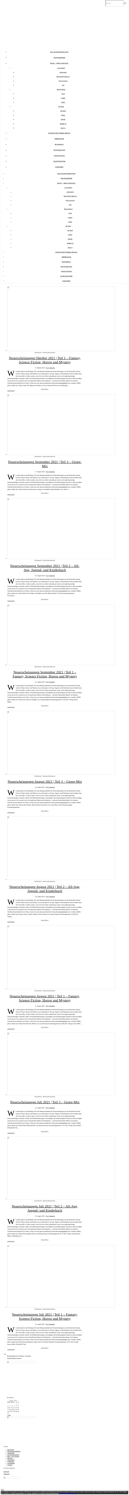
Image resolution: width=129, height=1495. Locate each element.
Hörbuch (63, 124)
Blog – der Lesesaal (59, 63)
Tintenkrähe (59, 57)
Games (63, 98)
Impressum (59, 139)
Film (63, 94)
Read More (45, 389)
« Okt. (9, 1415)
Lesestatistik (59, 161)
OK (2, 1490)
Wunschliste (59, 150)
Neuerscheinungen (49, 352)
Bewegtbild (61, 89)
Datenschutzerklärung (59, 133)
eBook (63, 119)
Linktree (59, 167)
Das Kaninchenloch (59, 52)
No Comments (50, 368)
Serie (63, 102)
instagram (6, 1474)
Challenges (59, 155)
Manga (63, 128)
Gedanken (63, 72)
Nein (62, 1493)
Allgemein (61, 68)
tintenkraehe (10, 390)
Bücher (61, 106)
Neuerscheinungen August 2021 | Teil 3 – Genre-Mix (45, 781)
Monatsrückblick (63, 76)
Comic (63, 115)
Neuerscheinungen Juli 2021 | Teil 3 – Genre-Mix (45, 1102)
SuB (63, 85)
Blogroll (59, 144)
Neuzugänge (63, 81)
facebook (6, 1471)
